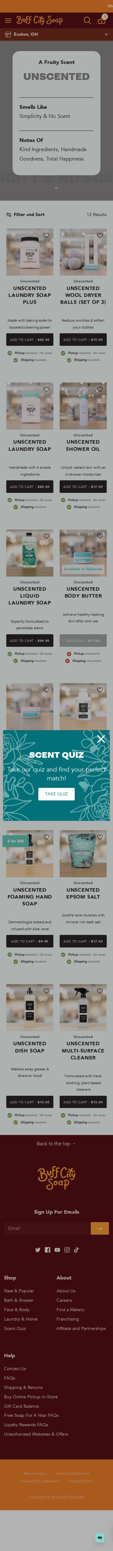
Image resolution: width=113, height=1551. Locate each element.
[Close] (101, 739)
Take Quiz (56, 794)
